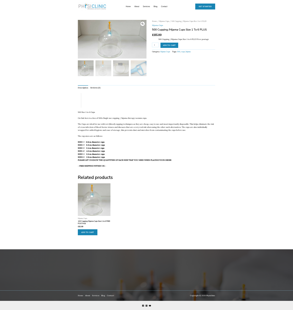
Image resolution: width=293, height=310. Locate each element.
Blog (155, 6)
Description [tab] (83, 88)
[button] (205, 6)
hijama (188, 52)
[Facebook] (143, 306)
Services (146, 6)
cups (183, 52)
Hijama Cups (164, 21)
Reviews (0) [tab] (95, 88)
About (136, 6)
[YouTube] (150, 306)
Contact (164, 6)
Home (128, 6)
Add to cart (169, 45)
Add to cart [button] (87, 232)
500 (178, 52)
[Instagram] (146, 306)
